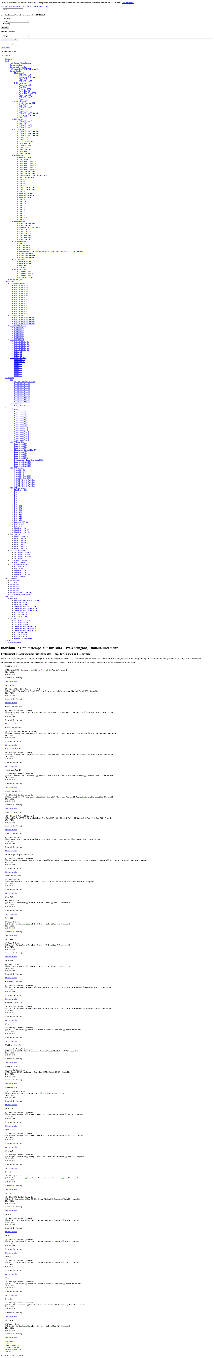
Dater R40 (22, 183)
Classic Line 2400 (20, 416)
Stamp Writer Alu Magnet (23, 556)
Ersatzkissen (14, 582)
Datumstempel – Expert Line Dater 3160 (33, 175)
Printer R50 (18, 376)
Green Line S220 (25, 229)
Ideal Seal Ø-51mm (21, 604)
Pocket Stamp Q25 (21, 542)
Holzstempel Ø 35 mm (22, 392)
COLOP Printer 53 (21, 310)
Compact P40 (23, 111)
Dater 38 (22, 211)
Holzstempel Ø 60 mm (27, 77)
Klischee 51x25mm (21, 616)
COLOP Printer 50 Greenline (29, 113)
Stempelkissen (15, 586)
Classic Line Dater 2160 (27, 169)
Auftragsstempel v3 (25, 245)
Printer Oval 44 (19, 360)
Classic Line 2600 (25, 91)
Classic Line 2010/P (21, 424)
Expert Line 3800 (25, 85)
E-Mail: (5, 21)
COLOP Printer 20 (25, 145)
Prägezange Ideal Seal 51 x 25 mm (26, 600)
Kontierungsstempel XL (27, 253)
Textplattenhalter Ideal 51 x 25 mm (26, 606)
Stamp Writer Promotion (22, 552)
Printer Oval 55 (19, 362)
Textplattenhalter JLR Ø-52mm (25, 630)
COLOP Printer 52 (25, 125)
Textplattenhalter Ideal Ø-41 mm (25, 608)
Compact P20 (19, 330)
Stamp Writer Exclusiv (22, 554)
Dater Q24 (22, 203)
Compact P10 (19, 328)
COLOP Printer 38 (21, 304)
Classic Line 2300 (25, 143)
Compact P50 (23, 137)
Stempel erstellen (11, 681)
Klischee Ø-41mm (20, 612)
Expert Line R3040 (21, 458)
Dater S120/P (23, 159)
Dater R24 (22, 219)
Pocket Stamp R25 (20, 544)
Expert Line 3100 (25, 149)
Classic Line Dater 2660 (27, 163)
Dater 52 (22, 191)
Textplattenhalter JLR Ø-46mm (25, 628)
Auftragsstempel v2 (25, 247)
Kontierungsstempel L (26, 257)
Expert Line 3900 (20, 456)
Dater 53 (22, 215)
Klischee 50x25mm (21, 632)
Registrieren (5, 55)
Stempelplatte (14, 584)
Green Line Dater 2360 (27, 187)
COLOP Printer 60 (21, 296)
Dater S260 (23, 217)
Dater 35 (22, 213)
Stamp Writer (19, 558)
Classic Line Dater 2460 (27, 165)
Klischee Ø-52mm (20, 636)
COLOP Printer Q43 (26, 275)
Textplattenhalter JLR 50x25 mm (25, 626)
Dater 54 (22, 209)
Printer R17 (18, 366)
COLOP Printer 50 (21, 294)
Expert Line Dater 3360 (27, 173)
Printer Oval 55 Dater (26, 177)
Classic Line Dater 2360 (27, 93)
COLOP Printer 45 (25, 97)
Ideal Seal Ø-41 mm (21, 602)
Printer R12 (23, 123)
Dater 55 (22, 207)
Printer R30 (23, 117)
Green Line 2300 (25, 233)
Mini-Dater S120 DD (26, 195)
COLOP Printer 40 (21, 291)
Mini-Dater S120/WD (26, 193)
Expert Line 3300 (25, 95)
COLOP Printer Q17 (21, 344)
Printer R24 (18, 368)
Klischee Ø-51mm (20, 614)
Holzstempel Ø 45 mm (22, 396)
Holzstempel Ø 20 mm (22, 386)
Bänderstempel (19, 562)
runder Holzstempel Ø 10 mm (24, 382)
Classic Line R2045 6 (22, 430)
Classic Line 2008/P (21, 422)
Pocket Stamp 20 (25, 263)
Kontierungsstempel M (27, 103)
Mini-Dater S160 (25, 157)
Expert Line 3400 (25, 153)
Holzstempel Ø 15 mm (22, 384)
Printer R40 (18, 372)
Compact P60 (23, 109)
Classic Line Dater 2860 (27, 161)
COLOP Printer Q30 (26, 273)
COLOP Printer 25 (21, 300)
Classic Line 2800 (20, 420)
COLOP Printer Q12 (21, 342)
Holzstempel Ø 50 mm (22, 398)
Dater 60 (22, 205)
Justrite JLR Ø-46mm (21, 624)
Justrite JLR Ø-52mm (21, 622)
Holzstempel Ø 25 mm (22, 388)
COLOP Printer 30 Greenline (29, 131)
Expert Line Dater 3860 (27, 223)
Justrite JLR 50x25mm (22, 620)
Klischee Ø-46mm (20, 634)
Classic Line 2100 (25, 151)
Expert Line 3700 (25, 225)
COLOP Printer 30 (21, 289)
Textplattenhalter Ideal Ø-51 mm (25, 610)
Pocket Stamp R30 (25, 261)
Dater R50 (22, 179)
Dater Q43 (22, 105)
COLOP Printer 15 (21, 298)
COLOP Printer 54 (25, 75)
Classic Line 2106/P (21, 426)
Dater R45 (22, 181)
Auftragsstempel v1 (25, 249)
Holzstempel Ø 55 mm (22, 400)
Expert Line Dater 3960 (27, 171)
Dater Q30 (22, 87)
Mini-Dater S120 (25, 197)
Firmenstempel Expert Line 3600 (30, 227)
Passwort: (6, 24)
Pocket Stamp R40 (20, 548)
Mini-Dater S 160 (20, 490)
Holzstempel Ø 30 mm (22, 390)
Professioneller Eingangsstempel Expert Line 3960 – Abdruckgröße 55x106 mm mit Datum (51, 251)
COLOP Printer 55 (25, 81)
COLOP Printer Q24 (26, 271)
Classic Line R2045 (21, 428)
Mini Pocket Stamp (21, 536)
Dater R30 (22, 185)
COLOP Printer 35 (21, 302)
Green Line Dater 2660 (27, 189)
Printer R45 (23, 79)
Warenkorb (5, 48)
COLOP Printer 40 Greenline (29, 133)
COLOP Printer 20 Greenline (24, 318)
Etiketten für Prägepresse (23, 638)
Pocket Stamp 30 (20, 540)
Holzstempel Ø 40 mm (22, 394)
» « (128, 3)
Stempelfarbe (14, 580)
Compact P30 (23, 99)
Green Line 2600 (25, 89)
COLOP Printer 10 (25, 121)
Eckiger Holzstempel (26, 141)
